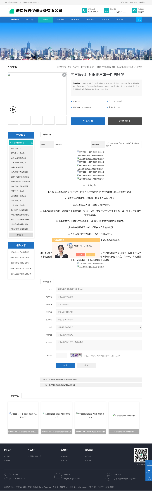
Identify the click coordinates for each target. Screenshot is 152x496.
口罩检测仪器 (16, 148)
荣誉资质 (90, 19)
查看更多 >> (21, 235)
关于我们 (30, 19)
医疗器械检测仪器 (88, 67)
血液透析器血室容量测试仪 (124, 432)
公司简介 (7, 456)
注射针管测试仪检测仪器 (106, 67)
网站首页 (15, 19)
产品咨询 (87, 120)
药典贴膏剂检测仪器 (18, 158)
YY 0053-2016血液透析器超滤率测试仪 (90, 432)
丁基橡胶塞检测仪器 (18, 163)
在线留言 (133, 2)
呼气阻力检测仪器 (18, 153)
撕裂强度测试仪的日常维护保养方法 (22, 263)
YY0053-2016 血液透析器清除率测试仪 (56, 432)
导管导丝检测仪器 (18, 191)
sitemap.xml (82, 487)
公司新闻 (64, 456)
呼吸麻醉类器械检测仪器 (20, 215)
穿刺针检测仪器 (17, 167)
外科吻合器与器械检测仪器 (21, 224)
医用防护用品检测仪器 (19, 210)
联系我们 (142, 2)
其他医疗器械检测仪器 (19, 229)
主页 (69, 67)
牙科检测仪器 (16, 200)
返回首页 (124, 2)
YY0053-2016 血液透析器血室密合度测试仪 (23, 432)
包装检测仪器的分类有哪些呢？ (22, 257)
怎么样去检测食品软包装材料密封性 (22, 252)
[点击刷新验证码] (76, 355)
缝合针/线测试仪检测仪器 (20, 182)
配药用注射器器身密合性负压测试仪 (62, 385)
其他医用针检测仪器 (18, 196)
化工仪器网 (110, 487)
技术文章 (75, 19)
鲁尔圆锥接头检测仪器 (19, 172)
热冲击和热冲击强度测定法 (21, 268)
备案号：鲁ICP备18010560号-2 (64, 487)
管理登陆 (92, 487)
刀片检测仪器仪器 (18, 205)
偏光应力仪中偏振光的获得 (21, 274)
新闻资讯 (60, 19)
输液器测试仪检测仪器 (19, 186)
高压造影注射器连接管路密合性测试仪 (63, 379)
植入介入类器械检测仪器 (20, 219)
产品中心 (45, 19)
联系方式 (88, 461)
